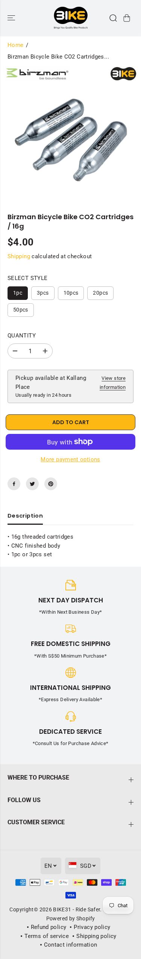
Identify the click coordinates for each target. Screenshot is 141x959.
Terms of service (46, 936)
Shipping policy (96, 936)
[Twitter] (32, 483)
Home (15, 45)
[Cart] (126, 18)
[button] (12, 18)
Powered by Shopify (70, 918)
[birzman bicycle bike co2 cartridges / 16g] (70, 132)
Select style (27, 278)
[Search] (113, 18)
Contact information (70, 944)
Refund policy (49, 927)
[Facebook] (14, 483)
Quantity (22, 335)
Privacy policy (92, 927)
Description (25, 515)
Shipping (19, 256)
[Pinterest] (50, 483)
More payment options (70, 459)
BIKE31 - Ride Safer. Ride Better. (92, 909)
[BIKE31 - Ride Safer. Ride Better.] (71, 18)
